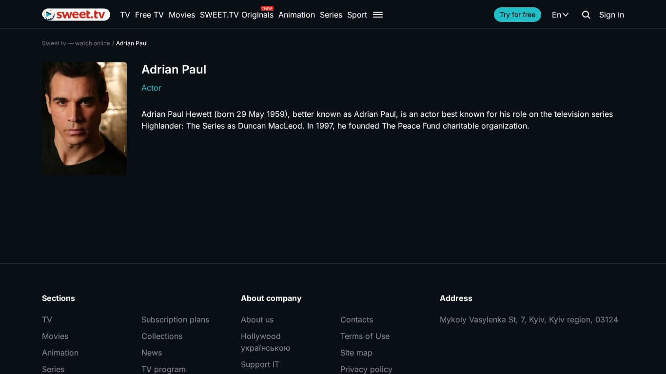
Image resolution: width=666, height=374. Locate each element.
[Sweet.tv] (76, 14)
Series (331, 14)
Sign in (611, 14)
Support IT (260, 364)
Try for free (517, 14)
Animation (296, 14)
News (151, 352)
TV (125, 14)
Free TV (149, 14)
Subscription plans (175, 319)
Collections (161, 336)
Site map (356, 352)
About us (257, 319)
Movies (182, 14)
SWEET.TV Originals (237, 14)
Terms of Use (365, 336)
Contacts (356, 319)
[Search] (586, 14)
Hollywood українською (265, 342)
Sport (357, 14)
